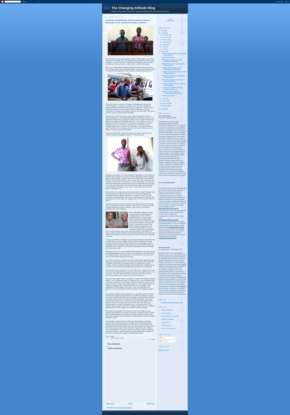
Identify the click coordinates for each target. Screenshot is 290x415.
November (166, 37)
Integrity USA (165, 322)
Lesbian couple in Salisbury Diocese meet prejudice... (173, 84)
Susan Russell (165, 313)
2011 (162, 30)
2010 (162, 33)
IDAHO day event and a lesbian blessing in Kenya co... (172, 60)
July (164, 46)
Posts (163, 338)
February (165, 103)
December (166, 35)
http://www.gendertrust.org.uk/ (168, 220)
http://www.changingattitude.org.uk (172, 302)
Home (131, 403)
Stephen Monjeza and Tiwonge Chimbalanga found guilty (171, 68)
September (166, 42)
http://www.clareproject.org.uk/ (168, 208)
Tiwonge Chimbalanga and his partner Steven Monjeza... (174, 72)
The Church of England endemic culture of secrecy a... (172, 88)
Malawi (153, 339)
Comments (164, 341)
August (164, 44)
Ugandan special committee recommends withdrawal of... (172, 92)
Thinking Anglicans (167, 310)
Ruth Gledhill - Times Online (170, 316)
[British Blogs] (164, 350)
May (164, 51)
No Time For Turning (168, 95)
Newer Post (110, 403)
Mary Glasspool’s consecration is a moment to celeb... (173, 80)
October (165, 39)
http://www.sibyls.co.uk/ (176, 227)
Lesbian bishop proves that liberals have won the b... (173, 76)
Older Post (150, 403)
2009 (162, 109)
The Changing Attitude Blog (133, 8)
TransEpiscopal (166, 325)
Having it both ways (168, 57)
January (165, 105)
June (164, 49)
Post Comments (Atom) (124, 408)
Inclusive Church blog (168, 328)
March (164, 101)
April (164, 98)
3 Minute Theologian (167, 319)
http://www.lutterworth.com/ (167, 238)
